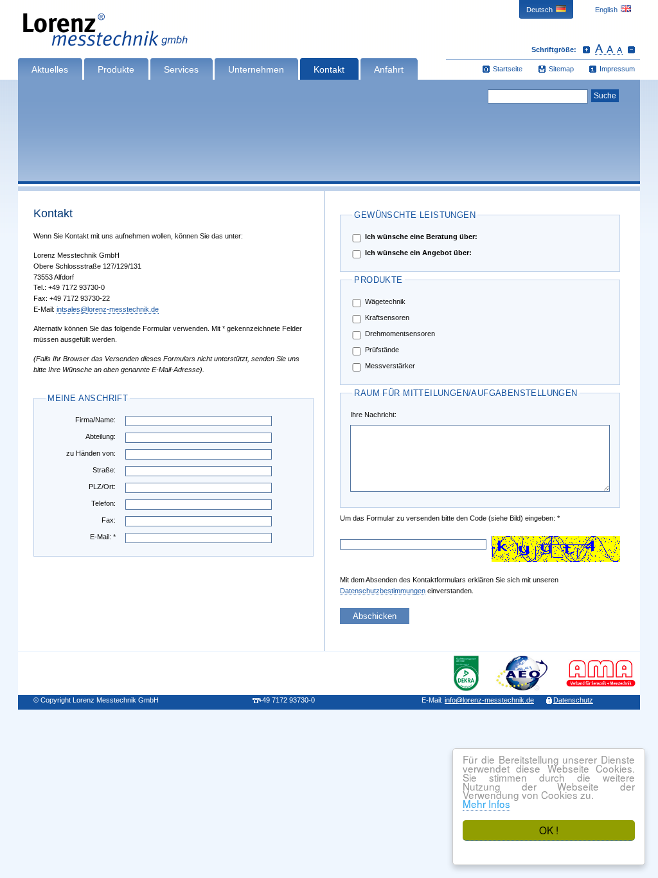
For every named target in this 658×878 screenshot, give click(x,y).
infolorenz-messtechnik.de (489, 700)
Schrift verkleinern (631, 49)
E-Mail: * (103, 537)
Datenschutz (573, 700)
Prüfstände (382, 350)
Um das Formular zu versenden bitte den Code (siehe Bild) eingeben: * (381, 518)
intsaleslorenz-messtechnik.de (108, 309)
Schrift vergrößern (586, 49)
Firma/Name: (95, 420)
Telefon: (103, 503)
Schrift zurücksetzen (609, 49)
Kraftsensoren (387, 317)
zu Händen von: (91, 453)
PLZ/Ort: (102, 486)
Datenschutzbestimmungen (382, 591)
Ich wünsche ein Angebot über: (418, 252)
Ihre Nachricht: (373, 414)
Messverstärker (390, 366)
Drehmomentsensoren (400, 333)
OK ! (548, 830)
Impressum (617, 69)
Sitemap (561, 69)
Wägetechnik (385, 301)
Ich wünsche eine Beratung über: (421, 236)
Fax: (109, 520)
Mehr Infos (486, 803)
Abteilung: (100, 436)
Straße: (104, 470)
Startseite (507, 69)
